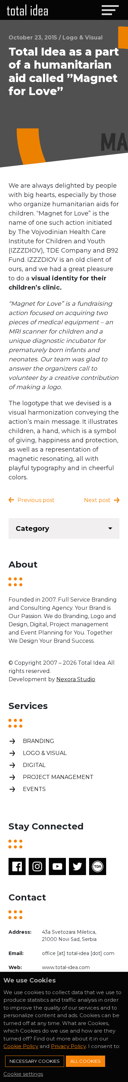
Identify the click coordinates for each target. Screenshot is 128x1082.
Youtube (57, 866)
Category (32, 528)
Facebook (17, 866)
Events (34, 789)
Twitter (77, 866)
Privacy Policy (68, 1046)
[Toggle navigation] (110, 10)
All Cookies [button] (85, 1061)
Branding (38, 741)
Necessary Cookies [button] (35, 1061)
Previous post (36, 500)
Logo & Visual (45, 753)
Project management (58, 777)
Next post (97, 500)
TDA (97, 866)
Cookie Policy (20, 1046)
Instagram (37, 866)
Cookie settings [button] (23, 1074)
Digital (34, 765)
